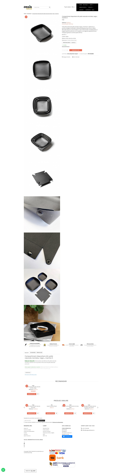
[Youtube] (24, 443)
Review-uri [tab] (39, 352)
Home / (25, 13)
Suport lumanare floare (52, 406)
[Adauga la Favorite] (37, 394)
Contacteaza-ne (68, 436)
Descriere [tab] (27, 352)
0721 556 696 (85, 428)
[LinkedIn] (24, 445)
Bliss (52, 404)
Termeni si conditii (27, 429)
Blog (93, 9)
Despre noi (26, 428)
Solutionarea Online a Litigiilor (48, 432)
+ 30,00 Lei (69, 42)
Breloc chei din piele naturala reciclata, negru (70, 407)
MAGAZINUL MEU (28, 425)
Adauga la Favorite (66, 57)
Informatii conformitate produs (31, 374)
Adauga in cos (75, 50)
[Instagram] (24, 446)
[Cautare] (49, 7)
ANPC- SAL (45, 435)
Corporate (88, 9)
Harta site (26, 434)
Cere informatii (76, 57)
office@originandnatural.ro (88, 430)
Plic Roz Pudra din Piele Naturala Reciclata (33, 407)
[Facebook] (24, 442)
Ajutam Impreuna (27, 435)
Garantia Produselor (47, 431)
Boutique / (29, 13)
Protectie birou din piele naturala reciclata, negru (33, 387)
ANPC (44, 434)
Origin (63, 19)
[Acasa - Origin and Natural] (28, 7)
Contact (25, 432)
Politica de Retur (46, 429)
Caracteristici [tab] (33, 352)
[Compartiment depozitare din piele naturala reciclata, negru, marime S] (42, 33)
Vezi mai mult (27, 372)
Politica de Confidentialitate (58, 422)
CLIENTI (44, 425)
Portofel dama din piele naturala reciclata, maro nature (89, 407)
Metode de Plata (46, 428)
